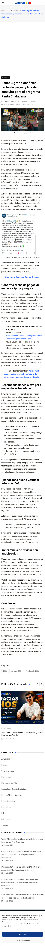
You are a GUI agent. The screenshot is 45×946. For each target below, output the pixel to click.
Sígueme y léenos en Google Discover (22, 277)
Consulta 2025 (16, 671)
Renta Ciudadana (8, 801)
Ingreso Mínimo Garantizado (12, 795)
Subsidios (5, 819)
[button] (37, 684)
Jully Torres (10, 101)
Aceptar (22, 934)
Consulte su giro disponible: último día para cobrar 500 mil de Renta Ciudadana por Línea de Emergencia (21, 854)
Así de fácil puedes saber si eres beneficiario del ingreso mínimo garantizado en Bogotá (21, 374)
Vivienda (4, 825)
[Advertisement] (22, 45)
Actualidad (6, 728)
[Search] (42, 2)
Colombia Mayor (8, 771)
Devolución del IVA (9, 783)
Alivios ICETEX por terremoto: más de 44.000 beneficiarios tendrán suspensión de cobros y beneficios (19, 882)
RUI (2, 813)
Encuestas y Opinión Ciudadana (14, 789)
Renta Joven (6, 807)
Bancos (4, 765)
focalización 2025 (32, 671)
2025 (5, 671)
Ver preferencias (22, 941)
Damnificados (6, 777)
